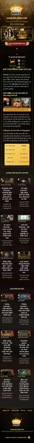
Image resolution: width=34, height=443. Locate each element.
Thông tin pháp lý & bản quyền (16, 437)
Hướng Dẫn (15, 410)
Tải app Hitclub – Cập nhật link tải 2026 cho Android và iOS (24, 193)
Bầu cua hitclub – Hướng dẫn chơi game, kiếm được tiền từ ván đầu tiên (24, 386)
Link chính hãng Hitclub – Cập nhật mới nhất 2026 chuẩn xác (24, 267)
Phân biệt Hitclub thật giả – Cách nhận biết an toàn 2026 (7, 266)
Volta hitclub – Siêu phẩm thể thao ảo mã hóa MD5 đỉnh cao (7, 309)
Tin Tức (23, 410)
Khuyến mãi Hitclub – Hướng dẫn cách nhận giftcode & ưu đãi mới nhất (7, 194)
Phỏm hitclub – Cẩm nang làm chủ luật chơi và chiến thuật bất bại (24, 310)
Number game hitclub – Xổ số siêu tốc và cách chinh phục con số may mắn (24, 348)
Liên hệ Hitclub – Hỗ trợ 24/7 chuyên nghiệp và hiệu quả (24, 230)
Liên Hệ (29, 410)
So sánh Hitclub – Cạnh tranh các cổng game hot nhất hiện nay (7, 231)
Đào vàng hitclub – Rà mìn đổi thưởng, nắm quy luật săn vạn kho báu (7, 347)
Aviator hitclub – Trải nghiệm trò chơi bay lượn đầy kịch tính (7, 385)
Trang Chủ (6, 410)
